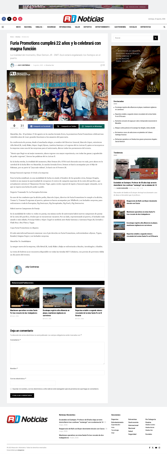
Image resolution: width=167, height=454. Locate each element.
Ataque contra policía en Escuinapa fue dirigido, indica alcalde (135, 128)
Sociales (133, 27)
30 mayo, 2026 (134, 188)
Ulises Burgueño (122, 188)
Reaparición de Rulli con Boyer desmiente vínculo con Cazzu (82, 429)
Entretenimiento (102, 27)
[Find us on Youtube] (15, 19)
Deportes (88, 27)
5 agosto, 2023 (38, 65)
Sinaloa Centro (150, 425)
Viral (112, 433)
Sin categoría (150, 419)
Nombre (14, 368)
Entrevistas (146, 27)
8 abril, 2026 (15, 316)
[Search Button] (164, 27)
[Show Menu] (3, 27)
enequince (20, 450)
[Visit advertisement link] (83, 7)
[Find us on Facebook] (4, 19)
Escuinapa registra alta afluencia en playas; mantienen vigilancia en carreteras (56, 313)
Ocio (112, 427)
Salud (77, 27)
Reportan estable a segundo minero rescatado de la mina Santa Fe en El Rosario (88, 313)
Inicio (18, 27)
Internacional (65, 27)
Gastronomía (120, 27)
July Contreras (24, 65)
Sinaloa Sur (25, 37)
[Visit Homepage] (83, 19)
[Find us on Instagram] (20, 19)
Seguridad (51, 27)
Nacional (28, 27)
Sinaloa (39, 27)
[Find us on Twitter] (9, 19)
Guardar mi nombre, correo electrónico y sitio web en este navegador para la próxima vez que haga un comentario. (55, 389)
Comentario (15, 340)
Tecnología (115, 430)
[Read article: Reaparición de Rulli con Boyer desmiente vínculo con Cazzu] (119, 204)
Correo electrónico (18, 378)
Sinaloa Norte (149, 427)
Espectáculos (115, 425)
